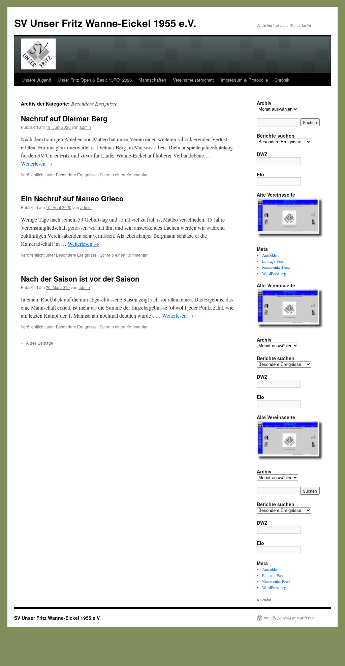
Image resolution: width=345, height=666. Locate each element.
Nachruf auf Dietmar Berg (64, 118)
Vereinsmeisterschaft (193, 80)
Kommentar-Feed (276, 267)
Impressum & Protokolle (244, 80)
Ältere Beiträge (37, 343)
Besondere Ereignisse (76, 174)
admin (85, 127)
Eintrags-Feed (273, 261)
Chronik (282, 80)
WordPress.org (274, 273)
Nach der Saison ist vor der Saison (80, 278)
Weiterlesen (36, 163)
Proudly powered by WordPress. (289, 617)
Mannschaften (152, 80)
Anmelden (270, 255)
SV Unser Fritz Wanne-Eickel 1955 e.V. (105, 23)
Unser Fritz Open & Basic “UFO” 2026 (95, 80)
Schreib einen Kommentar (124, 174)
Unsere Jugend (36, 80)
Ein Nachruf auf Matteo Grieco (72, 198)
